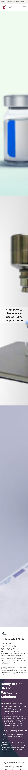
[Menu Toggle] (24, 7)
